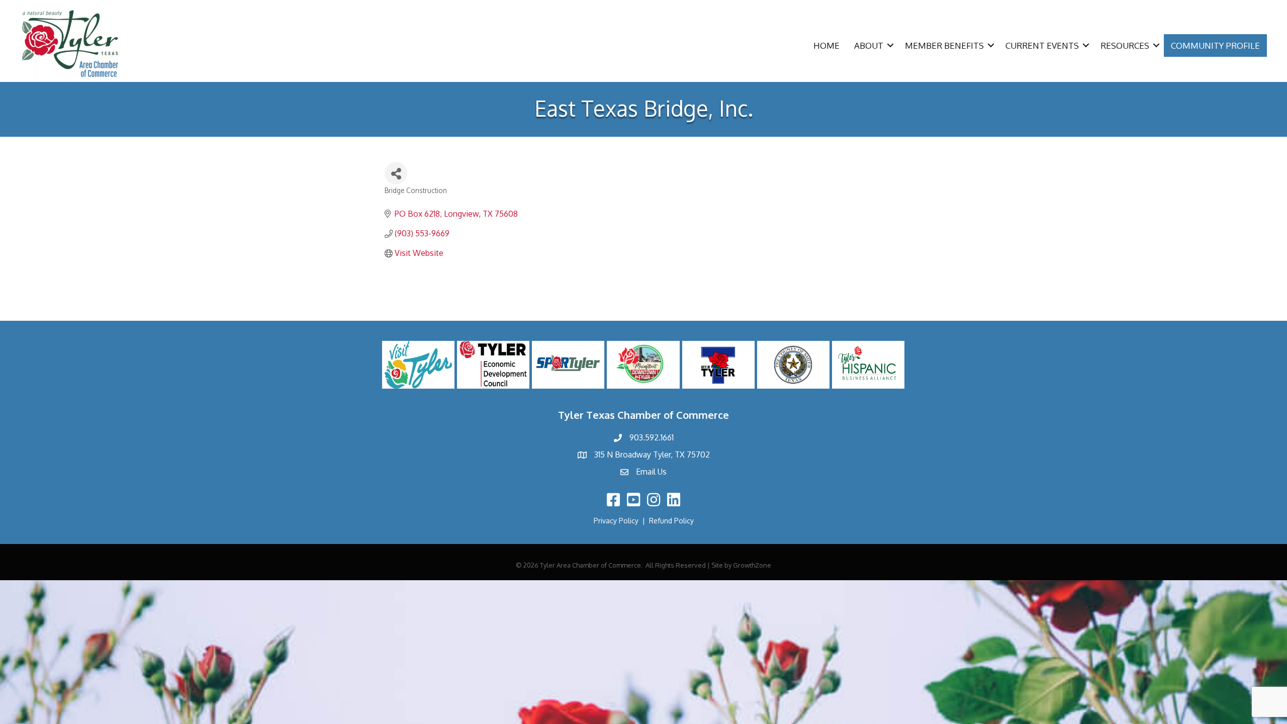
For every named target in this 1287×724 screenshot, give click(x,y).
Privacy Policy (616, 520)
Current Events (1042, 45)
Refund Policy (671, 520)
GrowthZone (752, 565)
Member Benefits (944, 45)
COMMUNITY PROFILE (1215, 45)
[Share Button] (396, 173)
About (868, 45)
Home (826, 45)
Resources (1124, 45)
